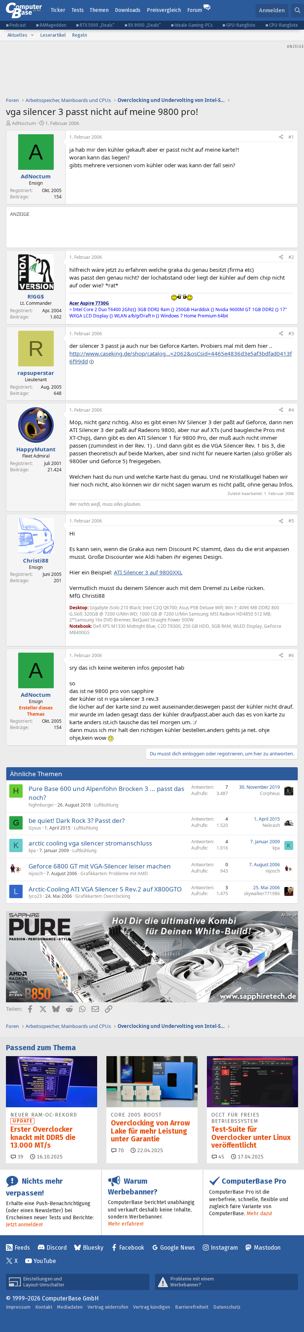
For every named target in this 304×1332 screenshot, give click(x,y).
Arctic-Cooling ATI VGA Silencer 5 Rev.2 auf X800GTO (105, 889)
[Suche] (297, 10)
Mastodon (267, 1247)
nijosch (36, 873)
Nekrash (271, 825)
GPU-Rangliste (240, 25)
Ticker (58, 10)
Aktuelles (17, 35)
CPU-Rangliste (283, 25)
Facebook (131, 1247)
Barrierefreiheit (191, 1307)
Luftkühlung (106, 805)
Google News (177, 1247)
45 (220, 1157)
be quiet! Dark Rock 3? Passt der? (77, 820)
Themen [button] (99, 10)
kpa (32, 850)
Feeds (22, 1247)
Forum (194, 10)
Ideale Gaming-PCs (194, 25)
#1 (291, 137)
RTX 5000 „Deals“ (97, 25)
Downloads (128, 10)
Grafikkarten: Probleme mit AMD (114, 873)
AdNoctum (24, 123)
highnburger (41, 805)
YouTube (44, 1261)
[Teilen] (281, 137)
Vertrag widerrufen (107, 1307)
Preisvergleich (164, 10)
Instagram (224, 1247)
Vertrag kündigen (151, 1307)
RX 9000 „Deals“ (144, 25)
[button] (32, 35)
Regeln (79, 35)
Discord (56, 1247)
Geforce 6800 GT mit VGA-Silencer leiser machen (100, 866)
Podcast (18, 25)
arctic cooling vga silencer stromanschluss (90, 843)
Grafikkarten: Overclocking (102, 896)
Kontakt (43, 1307)
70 (120, 1150)
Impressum (18, 1307)
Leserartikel (53, 35)
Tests (78, 10)
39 (19, 1157)
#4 (291, 410)
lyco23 (35, 896)
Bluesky (93, 1247)
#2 (291, 257)
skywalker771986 (262, 893)
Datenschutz (227, 1307)
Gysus (35, 828)
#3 (291, 333)
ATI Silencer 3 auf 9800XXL (148, 572)
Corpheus (270, 793)
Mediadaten (70, 1307)
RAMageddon (53, 25)
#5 (291, 521)
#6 (291, 655)
